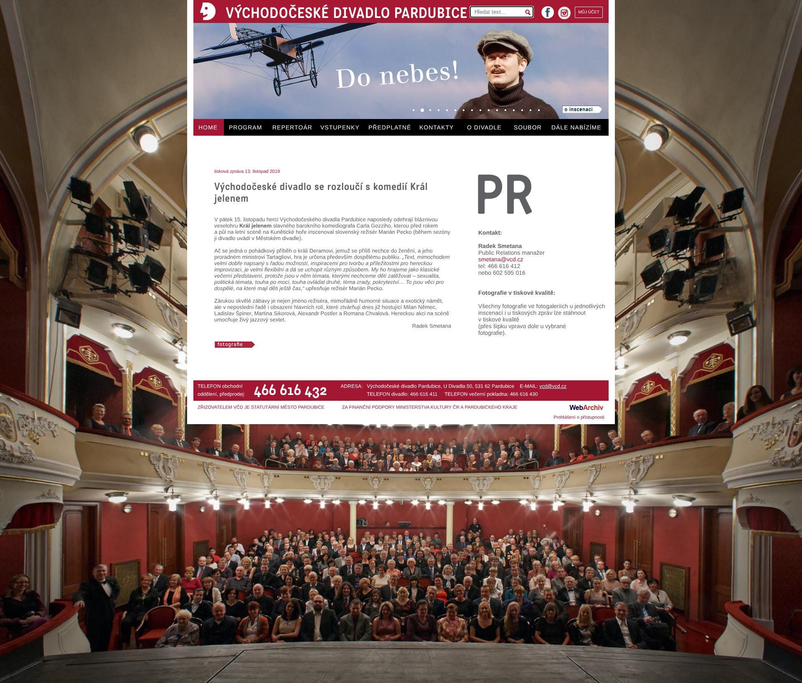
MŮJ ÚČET (588, 12)
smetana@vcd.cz (500, 259)
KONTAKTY (436, 127)
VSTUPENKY (340, 127)
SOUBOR (528, 127)
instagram (564, 13)
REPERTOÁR (292, 127)
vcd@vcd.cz (552, 386)
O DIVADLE (484, 127)
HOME (208, 127)
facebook (547, 9)
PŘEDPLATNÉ (389, 127)
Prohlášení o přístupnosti (578, 417)
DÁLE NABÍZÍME (576, 127)
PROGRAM (245, 127)
